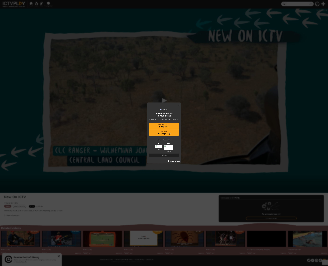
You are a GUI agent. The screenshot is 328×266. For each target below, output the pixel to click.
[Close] (179, 104)
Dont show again (175, 161)
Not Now (164, 155)
